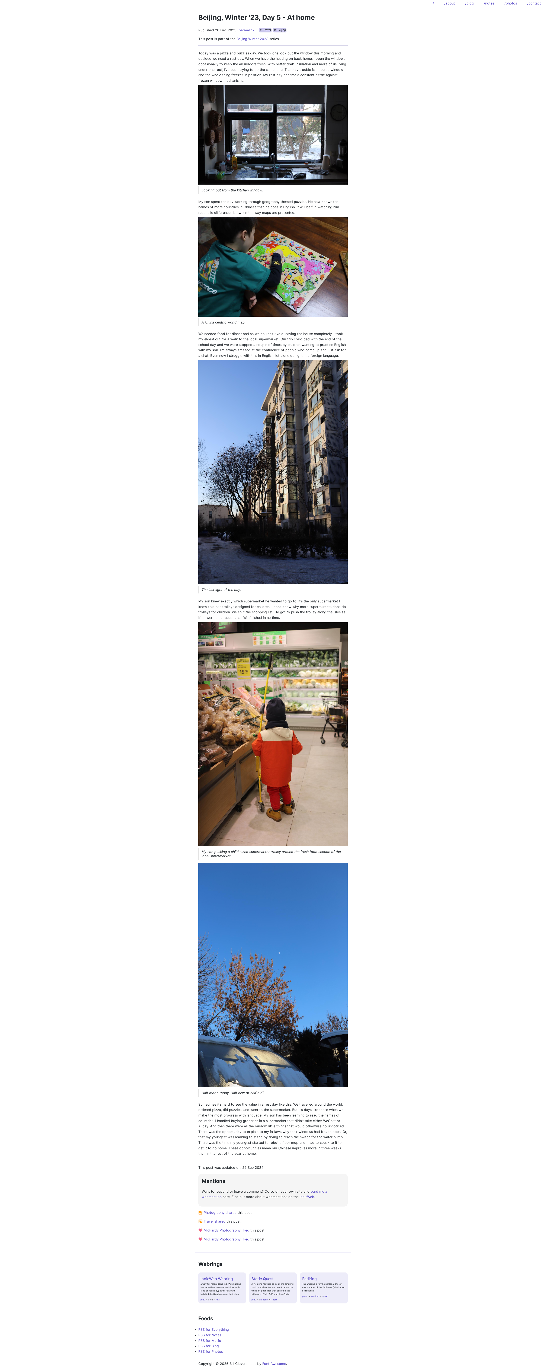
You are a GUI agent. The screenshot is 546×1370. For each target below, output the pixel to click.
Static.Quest (262, 1279)
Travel (267, 30)
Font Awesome (274, 1363)
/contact (534, 3)
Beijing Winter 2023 (252, 39)
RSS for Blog (208, 1346)
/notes (489, 3)
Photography (214, 1212)
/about (449, 3)
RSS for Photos (210, 1351)
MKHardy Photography (222, 1230)
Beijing (281, 30)
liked (245, 1230)
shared (231, 1212)
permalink (246, 30)
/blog (469, 3)
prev (202, 1299)
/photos (510, 3)
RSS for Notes (209, 1335)
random (264, 1299)
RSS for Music (209, 1340)
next (218, 1299)
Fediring (309, 1279)
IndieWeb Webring (216, 1279)
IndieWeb (307, 1197)
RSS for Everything (213, 1329)
